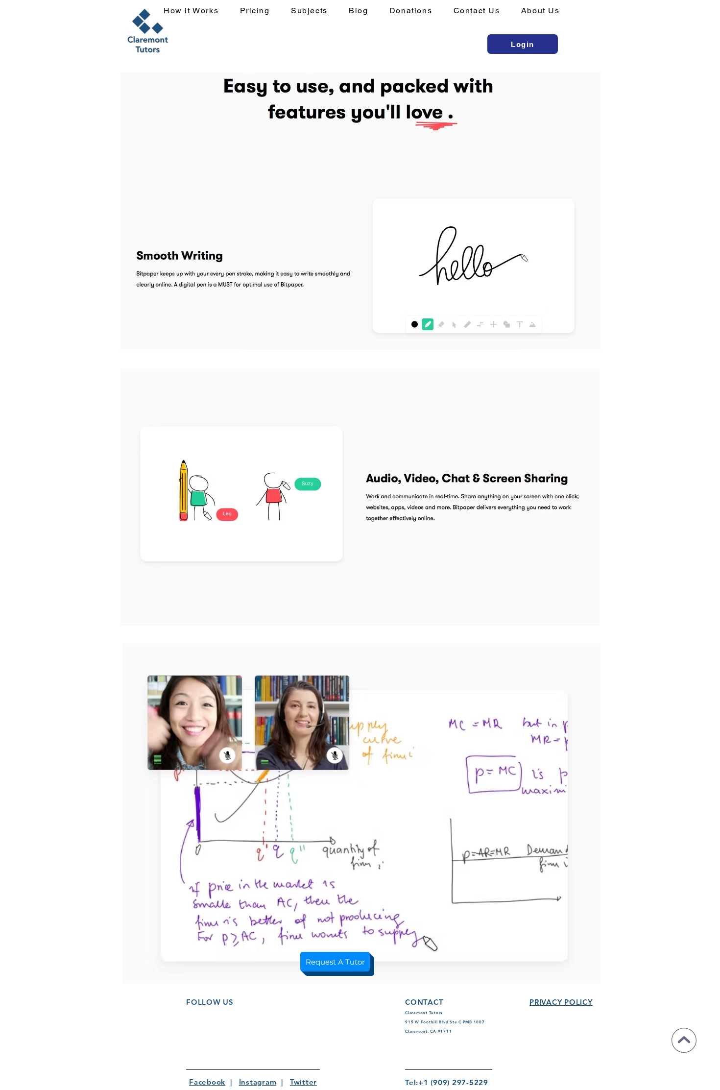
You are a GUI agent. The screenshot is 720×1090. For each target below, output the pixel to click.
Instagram (258, 1082)
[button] (315, 11)
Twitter (303, 1082)
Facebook (207, 1082)
